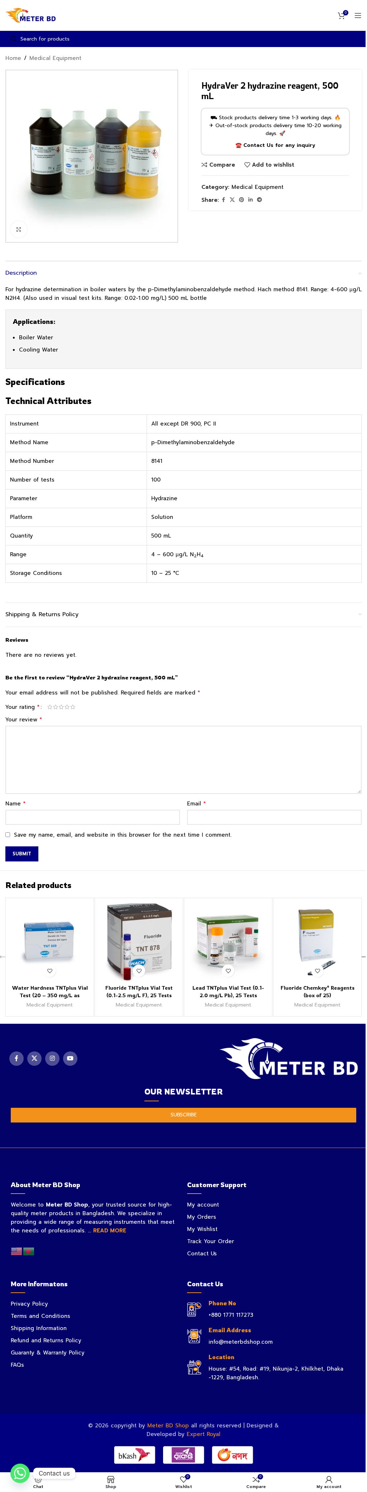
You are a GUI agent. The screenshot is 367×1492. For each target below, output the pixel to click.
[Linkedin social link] (250, 200)
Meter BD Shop (168, 1426)
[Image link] (288, 1058)
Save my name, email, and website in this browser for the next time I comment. (123, 835)
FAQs (17, 1365)
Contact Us (202, 1254)
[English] (17, 1251)
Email (196, 803)
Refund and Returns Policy (46, 1340)
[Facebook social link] (223, 200)
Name (15, 803)
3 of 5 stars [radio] (61, 707)
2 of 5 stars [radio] (55, 707)
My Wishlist (202, 1229)
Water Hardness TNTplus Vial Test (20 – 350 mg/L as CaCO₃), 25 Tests (50, 995)
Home (13, 58)
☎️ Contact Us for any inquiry (275, 145)
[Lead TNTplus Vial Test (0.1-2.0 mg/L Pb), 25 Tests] (228, 942)
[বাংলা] (29, 1251)
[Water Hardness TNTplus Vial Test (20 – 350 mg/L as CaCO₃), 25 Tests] (49, 942)
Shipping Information (39, 1328)
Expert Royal (203, 1434)
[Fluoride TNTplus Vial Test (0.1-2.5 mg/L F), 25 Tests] (138, 942)
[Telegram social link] (259, 200)
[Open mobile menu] (358, 15)
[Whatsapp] (20, 1473)
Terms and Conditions (40, 1316)
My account (203, 1205)
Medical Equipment (55, 58)
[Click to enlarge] (19, 229)
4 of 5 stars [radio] (67, 707)
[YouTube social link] (70, 1058)
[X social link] (232, 200)
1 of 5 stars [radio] (50, 707)
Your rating (22, 707)
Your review (23, 719)
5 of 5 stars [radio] (73, 707)
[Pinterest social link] (241, 200)
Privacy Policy (29, 1304)
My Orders (201, 1217)
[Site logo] (30, 15)
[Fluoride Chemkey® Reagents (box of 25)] (317, 942)
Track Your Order (210, 1241)
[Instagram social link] (52, 1058)
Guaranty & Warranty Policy (48, 1353)
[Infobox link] (271, 1309)
